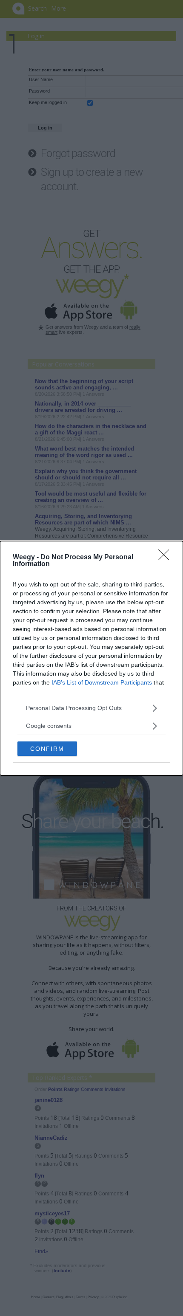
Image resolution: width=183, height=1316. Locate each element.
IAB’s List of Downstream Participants (101, 682)
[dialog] (91, 658)
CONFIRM (47, 748)
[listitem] (91, 708)
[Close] (166, 558)
